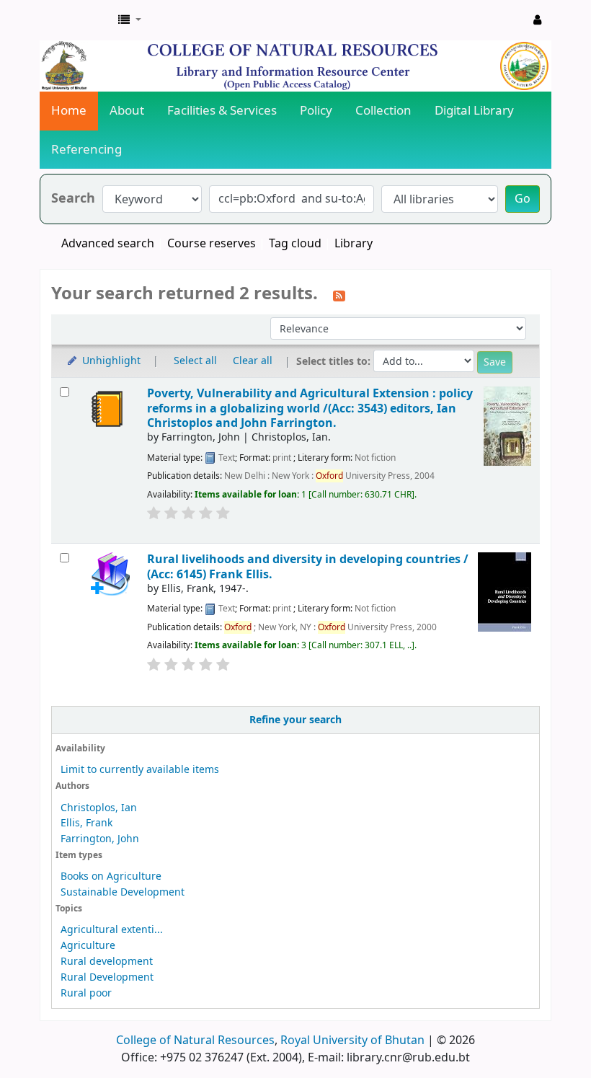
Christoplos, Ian (99, 808)
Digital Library (474, 111)
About (127, 111)
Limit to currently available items (140, 769)
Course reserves (211, 243)
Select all (195, 360)
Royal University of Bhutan (352, 1040)
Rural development (107, 961)
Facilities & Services (222, 111)
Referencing (86, 150)
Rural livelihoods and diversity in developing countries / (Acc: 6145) (307, 566)
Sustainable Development (123, 892)
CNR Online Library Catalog (76, 20)
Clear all (252, 360)
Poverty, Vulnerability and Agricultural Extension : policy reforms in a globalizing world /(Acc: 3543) (310, 408)
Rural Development (107, 977)
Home (68, 111)
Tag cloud (295, 243)
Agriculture (88, 945)
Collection (383, 111)
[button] (129, 20)
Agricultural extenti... (112, 929)
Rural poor (86, 993)
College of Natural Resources (195, 1040)
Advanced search (107, 243)
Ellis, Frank (86, 823)
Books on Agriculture (111, 876)
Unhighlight (110, 360)
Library (353, 243)
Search (73, 198)
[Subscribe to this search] (339, 295)
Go (522, 199)
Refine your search (295, 720)
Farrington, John (100, 839)
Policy (316, 111)
